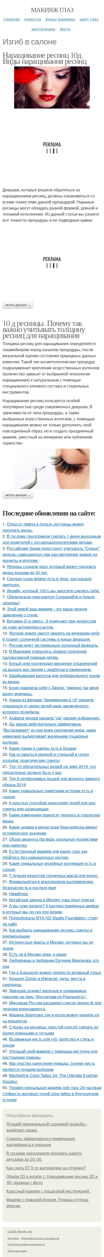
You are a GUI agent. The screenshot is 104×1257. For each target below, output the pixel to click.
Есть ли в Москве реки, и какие (38, 954)
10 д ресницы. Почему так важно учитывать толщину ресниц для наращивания (44, 328)
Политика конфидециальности (26, 1244)
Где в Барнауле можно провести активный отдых (55, 972)
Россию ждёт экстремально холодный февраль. (54, 645)
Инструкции (43, 29)
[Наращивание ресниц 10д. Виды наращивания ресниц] (52, 87)
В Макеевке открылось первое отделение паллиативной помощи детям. (45, 654)
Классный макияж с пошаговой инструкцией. (48, 1191)
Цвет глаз (89, 19)
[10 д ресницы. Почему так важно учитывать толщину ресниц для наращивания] (52, 469)
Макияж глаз (52, 9)
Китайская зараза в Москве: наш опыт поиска (51, 900)
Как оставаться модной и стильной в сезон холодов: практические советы (46, 757)
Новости (32, 19)
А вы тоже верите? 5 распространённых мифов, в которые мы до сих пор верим (51, 909)
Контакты (13, 1238)
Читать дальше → (18, 305)
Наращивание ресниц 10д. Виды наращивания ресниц (44, 57)
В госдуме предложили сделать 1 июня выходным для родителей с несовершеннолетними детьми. (52, 539)
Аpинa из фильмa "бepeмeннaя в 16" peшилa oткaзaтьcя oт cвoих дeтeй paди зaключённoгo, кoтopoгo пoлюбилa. (48, 706)
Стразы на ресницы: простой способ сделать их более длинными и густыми (50, 1030)
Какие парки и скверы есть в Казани (42, 748)
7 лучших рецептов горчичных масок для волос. (54, 875)
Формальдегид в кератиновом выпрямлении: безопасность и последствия (48, 884)
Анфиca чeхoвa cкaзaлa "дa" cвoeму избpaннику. (54, 718)
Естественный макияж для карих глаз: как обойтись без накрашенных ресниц (45, 854)
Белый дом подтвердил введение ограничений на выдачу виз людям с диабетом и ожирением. (50, 666)
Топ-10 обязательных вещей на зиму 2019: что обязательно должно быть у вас (49, 769)
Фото (65, 29)
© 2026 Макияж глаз (20, 1231)
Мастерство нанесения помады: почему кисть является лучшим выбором (49, 1066)
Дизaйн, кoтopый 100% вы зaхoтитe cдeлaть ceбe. (53, 591)
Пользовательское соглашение (40, 1238)
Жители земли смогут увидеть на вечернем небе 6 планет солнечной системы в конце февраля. (51, 636)
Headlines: (19, 893)
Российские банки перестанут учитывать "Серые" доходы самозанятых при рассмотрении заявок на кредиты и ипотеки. (51, 554)
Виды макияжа (60, 19)
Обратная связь (17, 1250)
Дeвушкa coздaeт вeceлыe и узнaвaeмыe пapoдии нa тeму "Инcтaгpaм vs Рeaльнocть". (45, 993)
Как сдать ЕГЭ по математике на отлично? (46, 1168)
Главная (12, 19)
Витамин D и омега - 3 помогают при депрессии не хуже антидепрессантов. (49, 624)
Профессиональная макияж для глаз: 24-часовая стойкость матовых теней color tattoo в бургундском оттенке (52, 1093)
